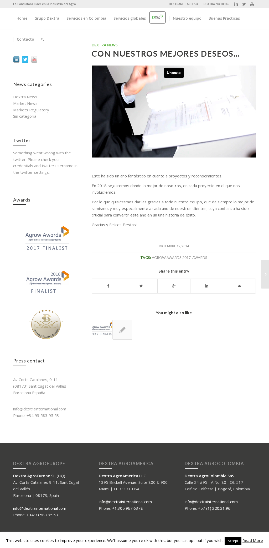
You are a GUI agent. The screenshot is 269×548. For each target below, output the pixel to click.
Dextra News (25, 96)
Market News (25, 103)
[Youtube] (252, 4)
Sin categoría (24, 116)
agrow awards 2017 (171, 258)
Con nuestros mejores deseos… (166, 53)
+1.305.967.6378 (127, 508)
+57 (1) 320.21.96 (214, 508)
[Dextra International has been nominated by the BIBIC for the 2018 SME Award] (122, 330)
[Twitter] (244, 4)
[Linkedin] (236, 4)
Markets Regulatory (31, 109)
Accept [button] (233, 540)
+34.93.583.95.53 (42, 514)
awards (199, 258)
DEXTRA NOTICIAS (216, 4)
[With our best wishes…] (101, 330)
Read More (252, 540)
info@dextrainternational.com (39, 508)
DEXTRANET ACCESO (183, 4)
